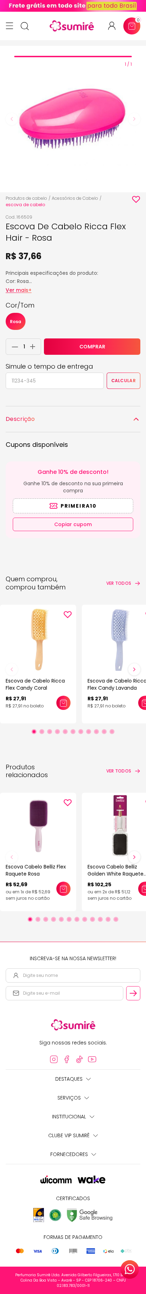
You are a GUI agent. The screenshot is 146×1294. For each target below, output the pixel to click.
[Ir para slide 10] (104, 731)
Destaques (69, 1078)
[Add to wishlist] (136, 199)
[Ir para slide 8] (88, 731)
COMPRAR (92, 346)
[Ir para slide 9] (96, 731)
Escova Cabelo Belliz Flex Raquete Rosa (36, 870)
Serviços (69, 1097)
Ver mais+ (19, 290)
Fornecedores (69, 1154)
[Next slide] (134, 119)
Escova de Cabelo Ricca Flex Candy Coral (35, 684)
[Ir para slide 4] (57, 731)
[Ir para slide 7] (80, 731)
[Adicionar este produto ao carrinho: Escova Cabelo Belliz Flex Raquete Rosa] (63, 889)
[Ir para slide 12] (115, 919)
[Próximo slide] (134, 669)
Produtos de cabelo (26, 198)
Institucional (69, 1116)
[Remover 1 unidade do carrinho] (13, 346)
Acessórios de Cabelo (75, 198)
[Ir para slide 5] (65, 731)
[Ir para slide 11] (112, 731)
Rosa (15, 322)
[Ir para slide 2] (41, 731)
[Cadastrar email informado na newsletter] (133, 993)
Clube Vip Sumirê (69, 1135)
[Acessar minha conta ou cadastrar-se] (115, 26)
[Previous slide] (12, 119)
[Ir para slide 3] (49, 731)
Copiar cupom (73, 524)
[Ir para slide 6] (73, 731)
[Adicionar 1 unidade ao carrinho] (34, 346)
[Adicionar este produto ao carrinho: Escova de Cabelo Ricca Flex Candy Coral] (63, 703)
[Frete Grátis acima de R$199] (73, 6)
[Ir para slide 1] (34, 731)
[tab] (73, 56)
